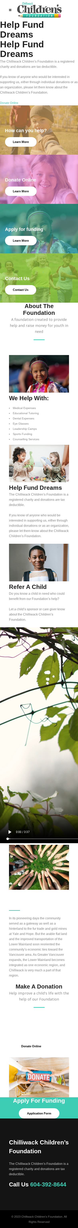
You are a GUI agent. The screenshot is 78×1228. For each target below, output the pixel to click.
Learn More (21, 142)
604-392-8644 (48, 1184)
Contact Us (20, 289)
